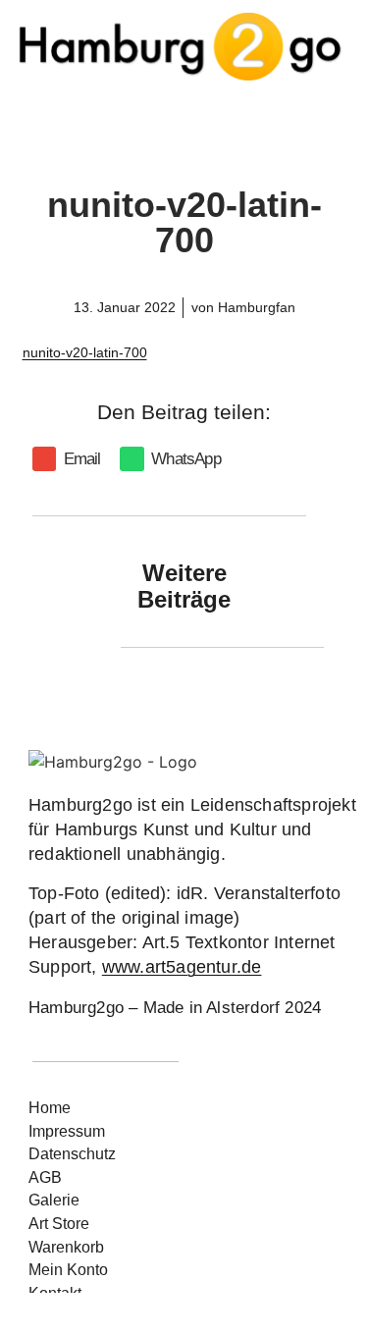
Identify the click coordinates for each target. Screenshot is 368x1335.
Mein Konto (68, 1269)
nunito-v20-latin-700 (85, 352)
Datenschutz (72, 1154)
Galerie (53, 1200)
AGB (45, 1177)
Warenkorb (66, 1247)
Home (49, 1107)
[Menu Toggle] (184, 115)
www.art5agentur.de (182, 967)
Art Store (58, 1223)
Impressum (66, 1131)
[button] (70, 459)
